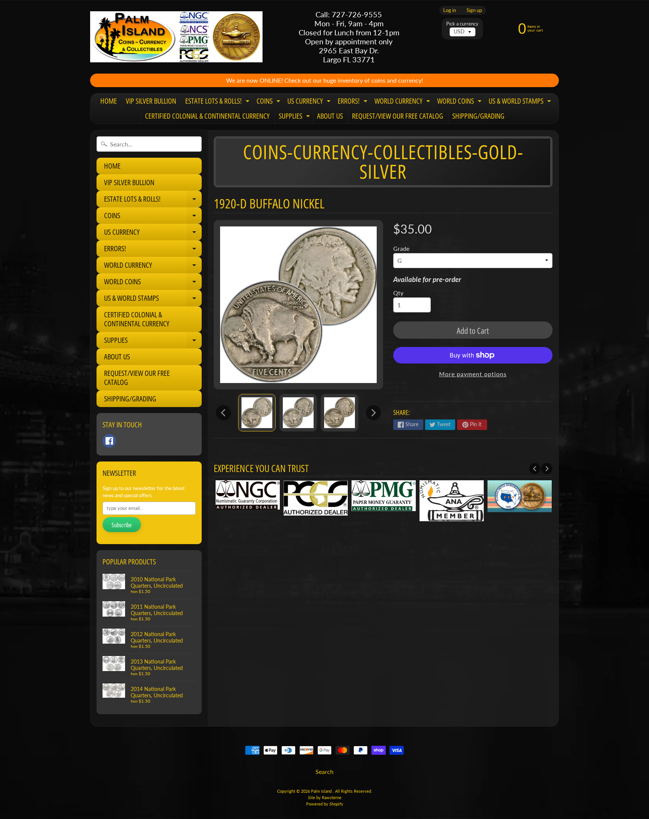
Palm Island (322, 791)
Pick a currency (462, 24)
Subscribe (122, 525)
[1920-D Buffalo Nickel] (257, 412)
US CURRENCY (309, 102)
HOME (108, 101)
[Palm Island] (176, 36)
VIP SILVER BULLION (151, 101)
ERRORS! (353, 102)
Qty (398, 292)
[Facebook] (109, 441)
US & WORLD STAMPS (521, 102)
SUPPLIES (295, 117)
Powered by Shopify (324, 803)
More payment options (473, 373)
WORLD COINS (460, 102)
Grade (401, 248)
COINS (269, 102)
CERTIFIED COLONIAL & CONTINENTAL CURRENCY (207, 116)
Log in (449, 10)
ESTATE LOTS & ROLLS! (218, 102)
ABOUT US (330, 116)
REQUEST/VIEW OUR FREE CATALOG (397, 116)
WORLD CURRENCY (403, 102)
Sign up (474, 10)
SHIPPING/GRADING (478, 116)
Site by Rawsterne (324, 797)
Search (324, 771)
